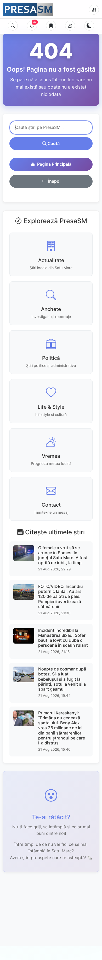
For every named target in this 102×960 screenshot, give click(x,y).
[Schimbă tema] (89, 26)
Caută (53, 143)
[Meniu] (94, 10)
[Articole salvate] (51, 26)
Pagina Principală (54, 164)
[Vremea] (70, 26)
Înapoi (54, 181)
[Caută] (13, 26)
